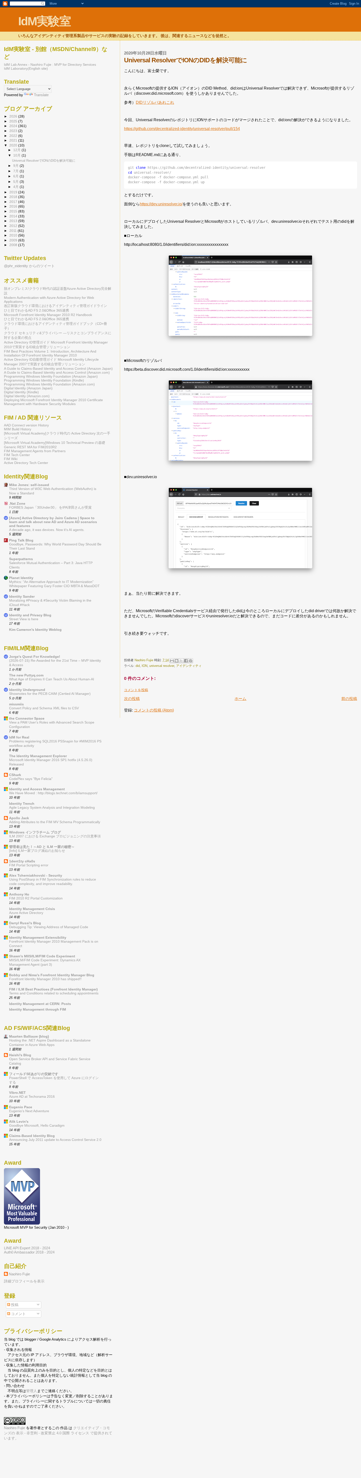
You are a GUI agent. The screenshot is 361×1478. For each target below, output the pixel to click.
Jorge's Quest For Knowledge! (34, 657)
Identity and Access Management (37, 789)
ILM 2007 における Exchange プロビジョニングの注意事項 (55, 836)
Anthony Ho (19, 894)
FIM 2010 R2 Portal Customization (36, 898)
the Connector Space (26, 718)
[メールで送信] (171, 660)
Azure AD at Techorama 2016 (32, 1096)
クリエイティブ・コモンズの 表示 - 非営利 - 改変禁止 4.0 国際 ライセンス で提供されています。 (58, 1433)
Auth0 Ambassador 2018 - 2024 (29, 1252)
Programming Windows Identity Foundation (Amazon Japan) (51, 376)
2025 (13, 121)
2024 (13, 126)
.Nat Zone (17, 503)
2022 (13, 136)
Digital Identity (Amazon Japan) (28, 388)
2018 (13, 197)
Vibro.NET (17, 1093)
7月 (16, 171)
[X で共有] (181, 660)
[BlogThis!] (176, 660)
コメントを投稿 (136, 690)
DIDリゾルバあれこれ (155, 102)
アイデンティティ (189, 666)
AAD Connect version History (26, 425)
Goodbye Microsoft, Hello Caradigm (37, 1125)
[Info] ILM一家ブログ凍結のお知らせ (37, 851)
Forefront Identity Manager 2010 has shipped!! (45, 979)
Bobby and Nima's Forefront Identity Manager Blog (51, 975)
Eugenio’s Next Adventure (29, 1111)
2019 (13, 192)
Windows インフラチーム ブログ (35, 832)
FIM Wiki (10, 459)
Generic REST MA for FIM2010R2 (30, 447)
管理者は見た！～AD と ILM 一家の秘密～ (42, 847)
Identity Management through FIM (37, 1009)
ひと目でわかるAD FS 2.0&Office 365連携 (36, 310)
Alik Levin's (18, 1121)
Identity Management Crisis (32, 909)
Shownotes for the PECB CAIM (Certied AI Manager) (50, 694)
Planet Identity (21, 578)
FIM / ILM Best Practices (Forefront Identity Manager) (53, 989)
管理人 (31, 1391)
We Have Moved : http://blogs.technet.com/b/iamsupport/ (53, 793)
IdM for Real (19, 737)
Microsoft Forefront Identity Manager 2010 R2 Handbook (48, 315)
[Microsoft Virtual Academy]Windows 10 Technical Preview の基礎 (54, 443)
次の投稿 (132, 699)
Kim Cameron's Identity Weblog (35, 630)
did (138, 666)
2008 (13, 245)
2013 (13, 221)
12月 (17, 150)
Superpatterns (21, 559)
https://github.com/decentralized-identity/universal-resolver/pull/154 (182, 129)
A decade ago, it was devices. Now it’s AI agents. (46, 530)
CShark (15, 775)
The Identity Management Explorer (38, 756)
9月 (16, 166)
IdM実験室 (44, 21)
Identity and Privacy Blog (30, 615)
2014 (13, 216)
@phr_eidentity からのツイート (29, 266)
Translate (41, 95)
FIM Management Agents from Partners (35, 451)
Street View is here (23, 619)
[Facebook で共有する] (185, 660)
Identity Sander (22, 596)
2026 (13, 116)
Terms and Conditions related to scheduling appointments (53, 993)
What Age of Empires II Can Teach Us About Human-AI (51, 679)
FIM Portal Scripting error (28, 865)
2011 (13, 231)
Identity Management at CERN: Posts (40, 1004)
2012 (13, 226)
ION (144, 666)
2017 (13, 202)
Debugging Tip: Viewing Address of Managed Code (48, 927)
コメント (18, 1314)
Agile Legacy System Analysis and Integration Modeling (52, 807)
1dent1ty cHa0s (22, 861)
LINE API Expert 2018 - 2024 (27, 1248)
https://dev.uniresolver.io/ (161, 204)
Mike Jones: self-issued (29, 485)
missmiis (16, 704)
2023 (13, 131)
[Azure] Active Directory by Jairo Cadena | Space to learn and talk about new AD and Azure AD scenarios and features (53, 522)
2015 (13, 211)
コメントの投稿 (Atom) (154, 710)
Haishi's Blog (20, 1055)
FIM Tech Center (17, 455)
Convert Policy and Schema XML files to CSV (44, 708)
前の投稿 (349, 699)
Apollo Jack (19, 818)
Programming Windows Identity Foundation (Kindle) (44, 380)
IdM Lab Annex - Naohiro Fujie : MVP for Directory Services (50, 64)
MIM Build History (17, 429)
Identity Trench (21, 803)
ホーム (240, 699)
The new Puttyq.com (26, 675)
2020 (13, 145)
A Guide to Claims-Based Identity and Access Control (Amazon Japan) (58, 368)
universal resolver (161, 666)
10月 (17, 155)
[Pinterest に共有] (190, 660)
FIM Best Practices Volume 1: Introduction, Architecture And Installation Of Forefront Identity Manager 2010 (50, 353)
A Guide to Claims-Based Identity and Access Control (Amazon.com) (57, 372)
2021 (13, 140)
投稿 (14, 1305)
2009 (13, 240)
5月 (16, 182)
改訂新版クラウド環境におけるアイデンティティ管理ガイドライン (55, 306)
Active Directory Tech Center (26, 463)
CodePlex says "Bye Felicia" (31, 779)
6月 (16, 176)
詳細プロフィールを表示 (24, 1281)
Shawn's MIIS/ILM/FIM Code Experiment (42, 956)
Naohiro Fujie (144, 660)
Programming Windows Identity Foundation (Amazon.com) (49, 384)
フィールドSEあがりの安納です (33, 1074)
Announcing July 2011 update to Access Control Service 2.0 (55, 1140)
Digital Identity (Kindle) (21, 392)
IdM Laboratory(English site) (26, 68)
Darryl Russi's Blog (25, 923)
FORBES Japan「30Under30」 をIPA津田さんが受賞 (50, 507)
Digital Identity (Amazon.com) (27, 396)
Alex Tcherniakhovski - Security (35, 875)
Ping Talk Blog (21, 540)
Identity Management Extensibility (37, 937)
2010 (13, 235)
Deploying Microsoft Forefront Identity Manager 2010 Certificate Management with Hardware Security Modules (53, 402)
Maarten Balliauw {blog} (29, 1036)
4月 (16, 187)
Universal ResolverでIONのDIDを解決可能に (43, 160)
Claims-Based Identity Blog (32, 1136)
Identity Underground (27, 690)
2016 (13, 206)
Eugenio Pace (20, 1107)
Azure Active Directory (26, 913)
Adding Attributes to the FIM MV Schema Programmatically (54, 822)
